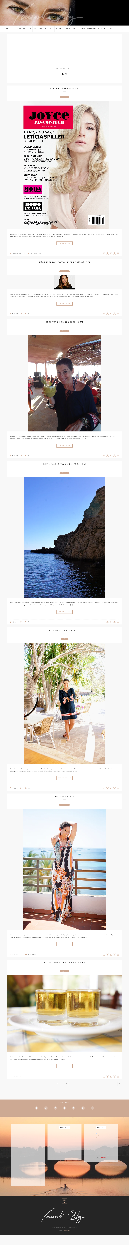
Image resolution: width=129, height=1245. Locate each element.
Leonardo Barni (67, 1230)
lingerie (29, 954)
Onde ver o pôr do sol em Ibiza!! (64, 322)
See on (99, 1157)
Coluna (64, 97)
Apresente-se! (93, 28)
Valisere (34, 954)
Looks (109, 28)
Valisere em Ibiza (64, 796)
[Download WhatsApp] (97, 1136)
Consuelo (27, 28)
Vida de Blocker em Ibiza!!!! (64, 88)
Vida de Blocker (37, 253)
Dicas (64, 638)
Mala (103, 28)
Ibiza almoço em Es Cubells (64, 630)
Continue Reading (64, 243)
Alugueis (64, 270)
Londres (59, 28)
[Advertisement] (64, 53)
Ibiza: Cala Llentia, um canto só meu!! (64, 464)
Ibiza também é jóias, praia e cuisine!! (64, 963)
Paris (51, 28)
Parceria (64, 805)
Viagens (64, 330)
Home (19, 28)
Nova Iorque (70, 28)
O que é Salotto (40, 28)
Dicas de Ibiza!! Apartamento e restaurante (64, 262)
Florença (81, 28)
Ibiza (32, 253)
